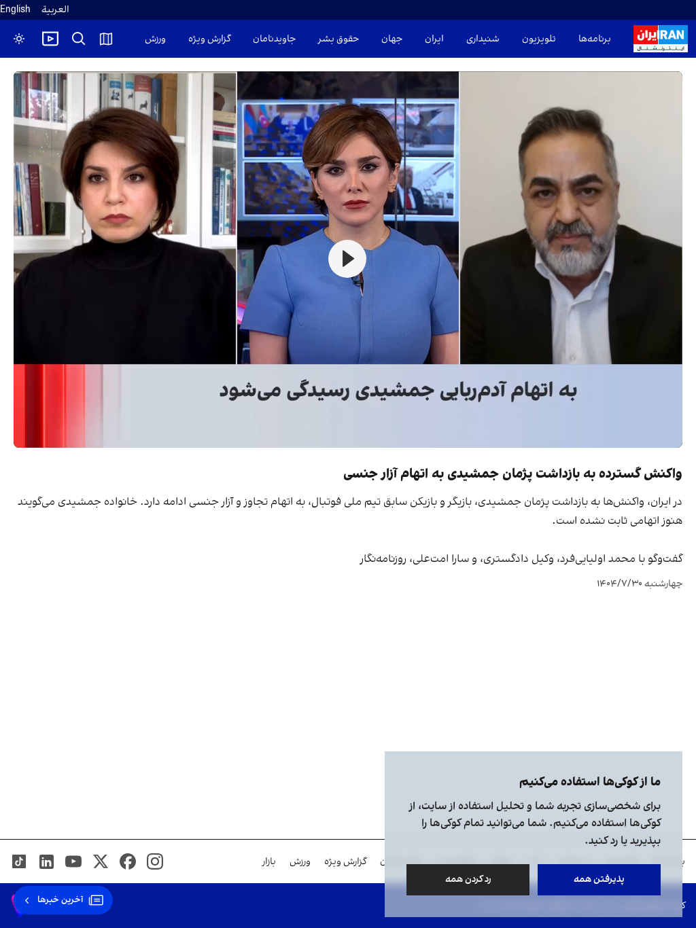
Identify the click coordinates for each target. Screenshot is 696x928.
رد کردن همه (468, 879)
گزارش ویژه (209, 39)
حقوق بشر (338, 39)
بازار (269, 862)
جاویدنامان (274, 39)
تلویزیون (539, 39)
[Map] (106, 39)
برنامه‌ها (594, 39)
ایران (434, 39)
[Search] (79, 39)
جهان (391, 39)
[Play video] (50, 39)
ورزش (155, 39)
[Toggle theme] (19, 39)
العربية (55, 10)
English (15, 10)
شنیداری (483, 39)
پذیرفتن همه (599, 879)
